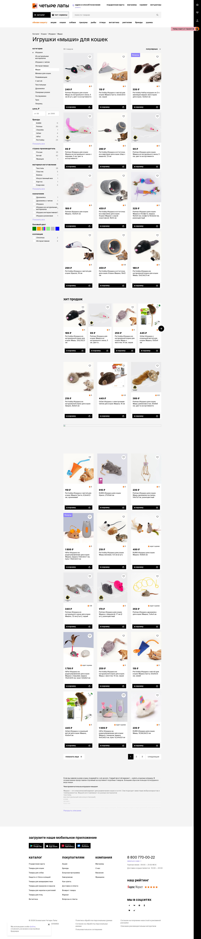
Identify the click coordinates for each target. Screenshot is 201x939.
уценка (149, 22)
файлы (32, 926)
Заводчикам (67, 877)
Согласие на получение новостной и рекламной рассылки (140, 921)
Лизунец (38, 104)
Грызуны (83, 22)
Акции (64, 864)
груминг (144, 5)
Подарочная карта (37, 864)
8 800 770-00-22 (141, 857)
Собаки (72, 22)
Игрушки (39, 52)
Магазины (99, 864)
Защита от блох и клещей (39, 877)
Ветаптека (114, 22)
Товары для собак (36, 873)
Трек (37, 100)
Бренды (65, 868)
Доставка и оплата (70, 886)
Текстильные (40, 85)
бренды (139, 22)
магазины (132, 5)
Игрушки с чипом (42, 62)
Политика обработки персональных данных (93, 920)
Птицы (102, 22)
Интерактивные (42, 66)
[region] (96, 22)
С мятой (38, 81)
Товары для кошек (36, 868)
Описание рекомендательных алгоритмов (138, 926)
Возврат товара (69, 890)
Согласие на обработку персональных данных (91, 925)
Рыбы (93, 22)
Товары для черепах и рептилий (42, 890)
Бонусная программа (71, 873)
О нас (97, 868)
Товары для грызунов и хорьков (42, 886)
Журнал (65, 895)
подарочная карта (115, 5)
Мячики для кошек (43, 73)
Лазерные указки (42, 92)
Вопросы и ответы (69, 899)
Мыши (37, 70)
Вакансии (99, 873)
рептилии (127, 22)
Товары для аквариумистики (41, 881)
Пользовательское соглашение (88, 929)
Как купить (66, 881)
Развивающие (41, 77)
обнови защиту (39, 22)
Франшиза (99, 877)
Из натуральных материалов (42, 57)
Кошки (63, 22)
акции (53, 22)
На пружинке (40, 96)
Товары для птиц (36, 895)
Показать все (38, 144)
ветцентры (155, 5)
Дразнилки (40, 88)
